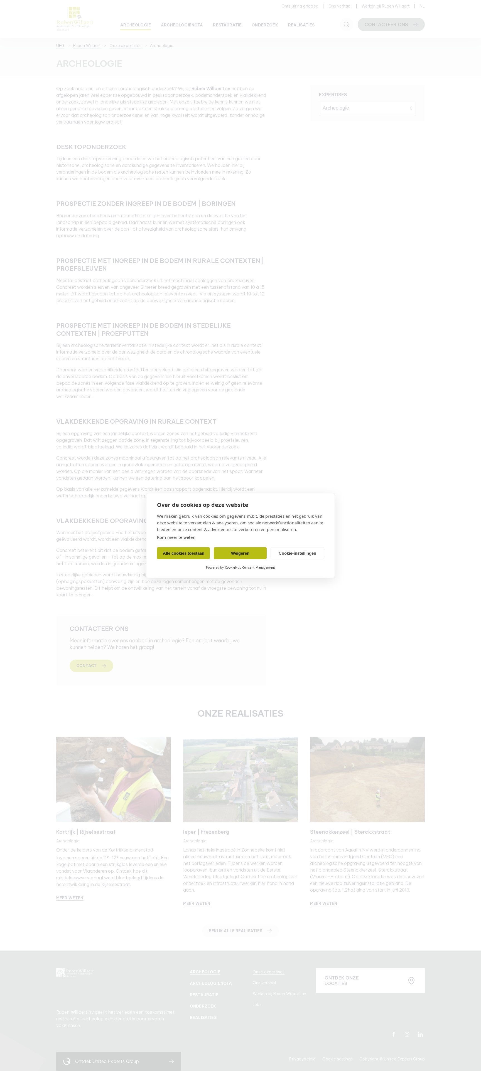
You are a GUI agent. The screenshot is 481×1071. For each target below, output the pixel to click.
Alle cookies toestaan (183, 553)
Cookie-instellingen (297, 553)
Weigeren (240, 553)
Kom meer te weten (176, 537)
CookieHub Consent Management (250, 567)
